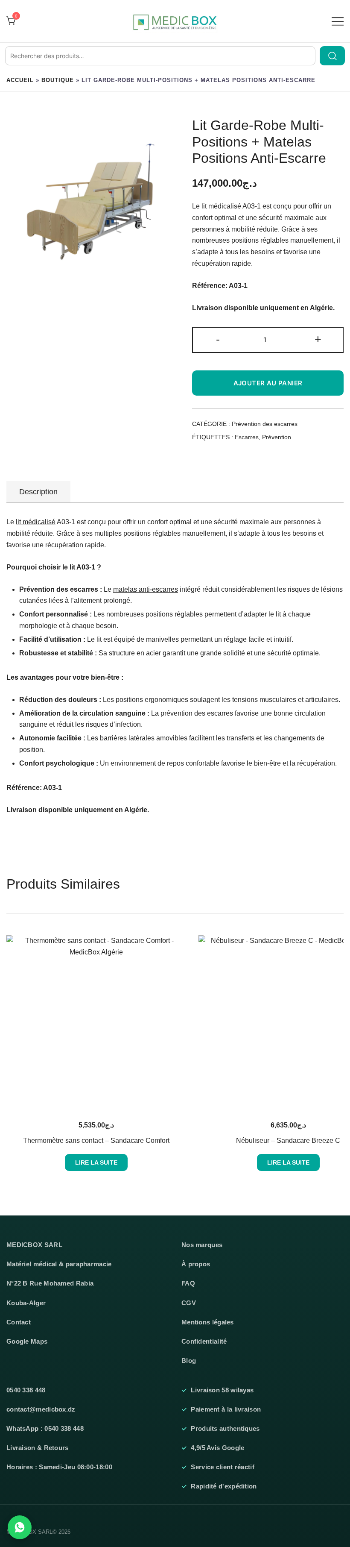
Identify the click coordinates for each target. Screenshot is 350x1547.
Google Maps (26, 1341)
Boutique (57, 80)
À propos (195, 1264)
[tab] (38, 491)
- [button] (218, 339)
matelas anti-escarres (145, 589)
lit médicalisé (35, 521)
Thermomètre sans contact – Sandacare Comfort (96, 1140)
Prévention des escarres (265, 423)
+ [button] (318, 339)
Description (38, 491)
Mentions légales (207, 1322)
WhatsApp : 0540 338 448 (45, 1428)
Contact (18, 1322)
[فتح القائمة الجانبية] (338, 21)
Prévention (276, 437)
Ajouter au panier (268, 383)
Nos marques (201, 1245)
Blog (188, 1360)
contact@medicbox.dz (41, 1409)
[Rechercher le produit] (332, 55)
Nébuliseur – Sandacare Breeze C (288, 1140)
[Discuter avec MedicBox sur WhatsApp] (20, 1527)
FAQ (188, 1283)
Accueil (20, 80)
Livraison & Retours (37, 1447)
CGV (188, 1303)
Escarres (247, 437)
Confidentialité (204, 1341)
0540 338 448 (26, 1390)
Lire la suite (96, 1162)
